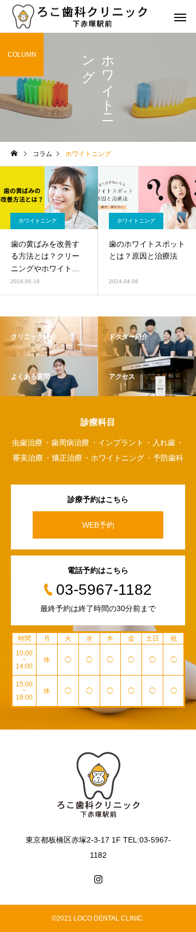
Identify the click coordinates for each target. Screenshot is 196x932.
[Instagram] (98, 879)
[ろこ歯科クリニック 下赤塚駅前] (80, 16)
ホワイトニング (38, 221)
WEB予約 (98, 525)
